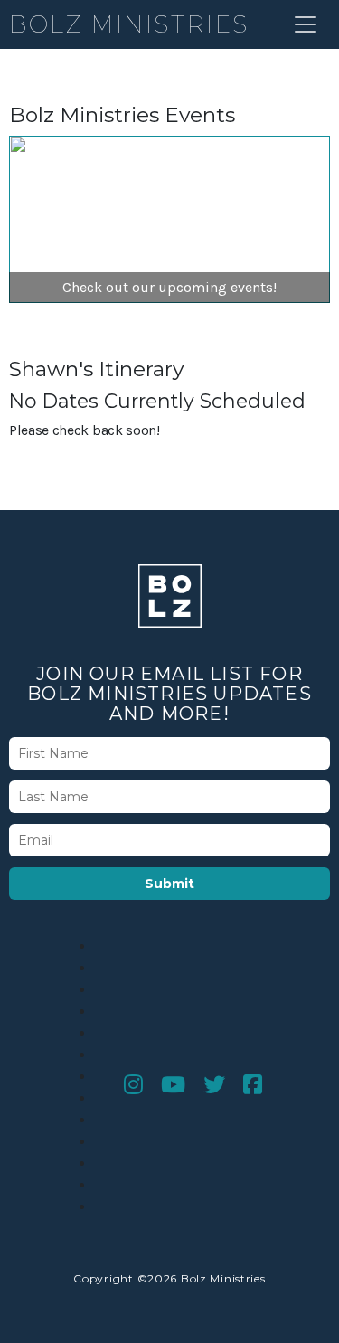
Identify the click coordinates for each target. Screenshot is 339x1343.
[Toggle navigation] (305, 24)
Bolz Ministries (129, 24)
